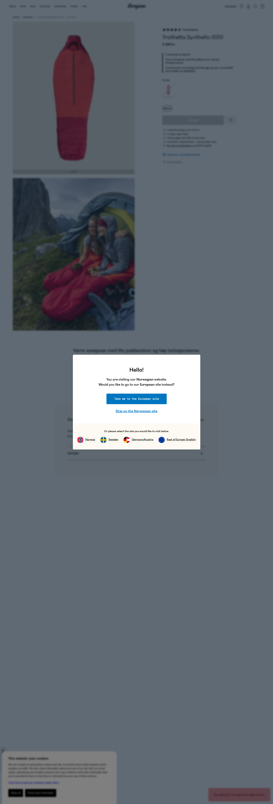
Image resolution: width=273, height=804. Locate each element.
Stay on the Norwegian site (136, 411)
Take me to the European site (136, 398)
